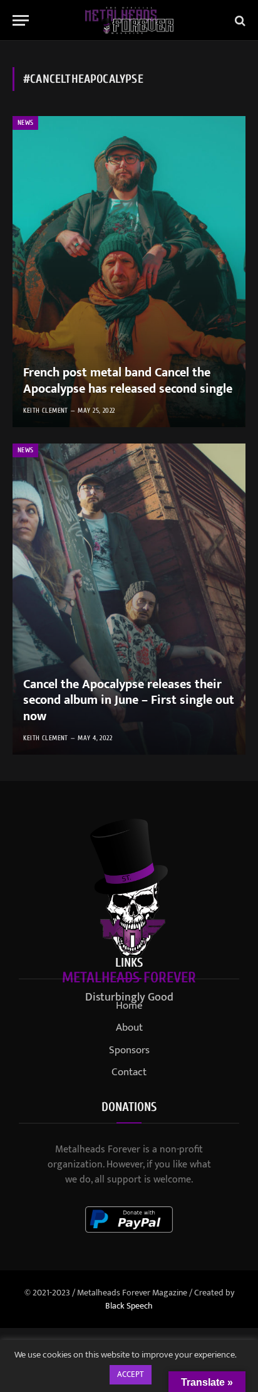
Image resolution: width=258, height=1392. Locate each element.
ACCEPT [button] (130, 1374)
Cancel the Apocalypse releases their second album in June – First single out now (128, 700)
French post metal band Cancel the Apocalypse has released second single (127, 381)
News (25, 123)
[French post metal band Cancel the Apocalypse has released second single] (129, 271)
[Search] (238, 20)
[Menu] (21, 20)
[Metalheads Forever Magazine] (129, 20)
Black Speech (129, 1306)
